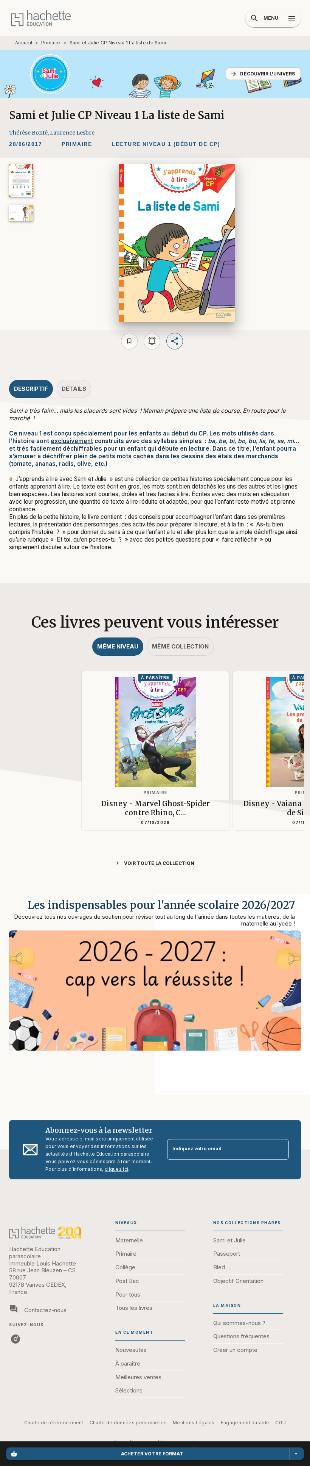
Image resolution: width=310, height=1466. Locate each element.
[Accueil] (41, 18)
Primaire (50, 42)
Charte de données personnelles (128, 1422)
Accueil (23, 42)
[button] (263, 73)
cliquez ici (116, 1169)
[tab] (31, 389)
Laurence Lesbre (72, 132)
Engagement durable (245, 1422)
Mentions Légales (194, 1422)
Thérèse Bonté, (29, 132)
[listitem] (15, 1339)
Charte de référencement (54, 1422)
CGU (280, 1422)
